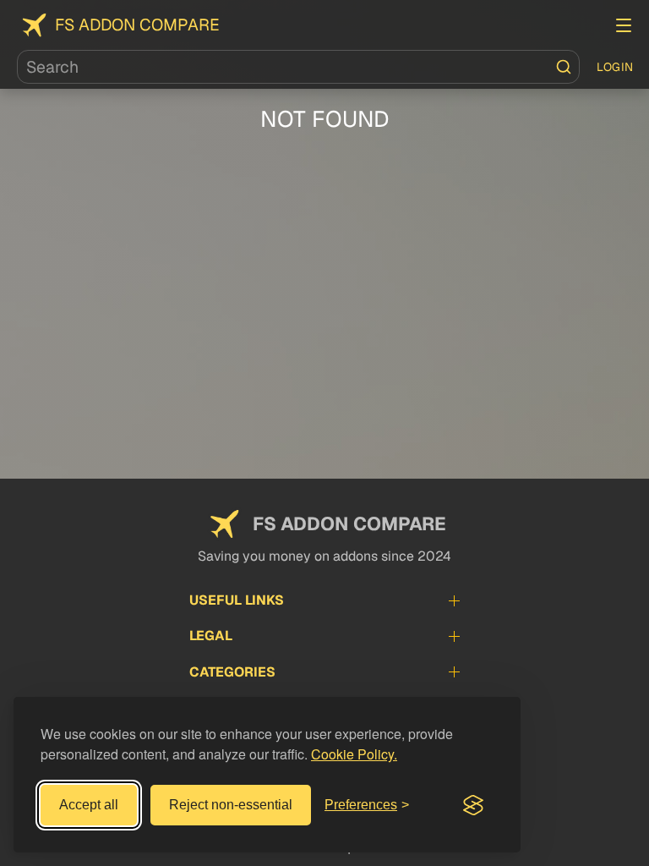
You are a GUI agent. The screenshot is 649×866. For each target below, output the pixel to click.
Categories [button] (232, 672)
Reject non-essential (230, 804)
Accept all (88, 804)
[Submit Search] (563, 67)
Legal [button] (210, 635)
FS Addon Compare (137, 25)
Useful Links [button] (236, 600)
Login (615, 66)
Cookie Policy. (354, 754)
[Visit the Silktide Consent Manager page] (473, 805)
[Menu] (624, 25)
